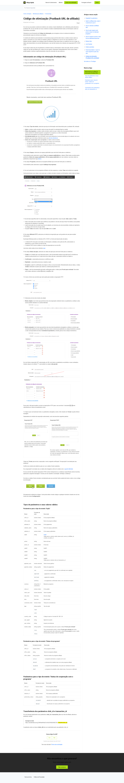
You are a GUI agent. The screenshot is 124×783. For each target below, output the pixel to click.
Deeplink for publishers (91, 18)
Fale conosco (62, 767)
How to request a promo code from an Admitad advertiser (93, 37)
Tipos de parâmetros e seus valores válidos (91, 76)
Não (54, 737)
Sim (49, 737)
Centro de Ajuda (27, 13)
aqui (44, 248)
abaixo (39, 158)
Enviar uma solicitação (71, 2)
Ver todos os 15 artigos (90, 61)
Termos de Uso (28, 777)
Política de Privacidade (39, 777)
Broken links (89, 41)
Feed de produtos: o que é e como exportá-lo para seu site (93, 51)
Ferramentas (48, 13)
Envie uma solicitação (57, 744)
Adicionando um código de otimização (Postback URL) (91, 72)
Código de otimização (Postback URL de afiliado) (92, 57)
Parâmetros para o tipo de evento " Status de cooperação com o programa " (92, 82)
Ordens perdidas (90, 47)
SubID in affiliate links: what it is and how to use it (93, 21)
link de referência (53, 138)
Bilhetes (61, 2)
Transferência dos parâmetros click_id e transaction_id (92, 88)
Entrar (97, 2)
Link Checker (89, 44)
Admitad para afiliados (38, 13)
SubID (45, 534)
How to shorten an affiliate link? (92, 26)
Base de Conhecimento (51, 2)
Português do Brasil (86, 2)
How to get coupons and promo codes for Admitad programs (92, 32)
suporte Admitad (69, 469)
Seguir (78, 23)
